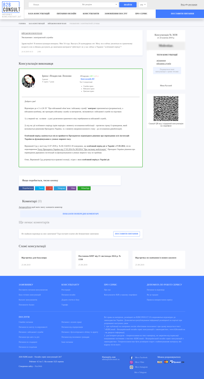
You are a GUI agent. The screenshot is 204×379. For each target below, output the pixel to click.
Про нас (107, 290)
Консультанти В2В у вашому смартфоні (120, 295)
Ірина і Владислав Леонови (56, 75)
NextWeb (38, 366)
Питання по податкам (28, 347)
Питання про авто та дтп (29, 337)
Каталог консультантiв (28, 300)
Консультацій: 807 (88, 79)
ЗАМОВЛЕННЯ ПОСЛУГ (116, 14)
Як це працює (152, 295)
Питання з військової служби (31, 332)
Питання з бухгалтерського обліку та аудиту (79, 332)
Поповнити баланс (26, 305)
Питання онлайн (66, 14)
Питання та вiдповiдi (155, 290)
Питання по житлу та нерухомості (33, 327)
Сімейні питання (26, 322)
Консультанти (91, 14)
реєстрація (192, 5)
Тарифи (64, 305)
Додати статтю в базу (70, 300)
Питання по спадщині (28, 342)
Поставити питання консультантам (33, 290)
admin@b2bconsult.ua (110, 359)
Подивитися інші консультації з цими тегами (167, 70)
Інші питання (67, 342)
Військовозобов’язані (32, 33)
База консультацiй (39, 14)
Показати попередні (81, 214)
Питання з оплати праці (71, 322)
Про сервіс (141, 14)
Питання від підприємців (72, 327)
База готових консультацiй (30, 295)
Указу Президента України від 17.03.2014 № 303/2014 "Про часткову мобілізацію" (72, 149)
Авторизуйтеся (25, 207)
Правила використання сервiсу (159, 300)
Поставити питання (126, 234)
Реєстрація (65, 290)
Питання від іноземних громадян (75, 337)
